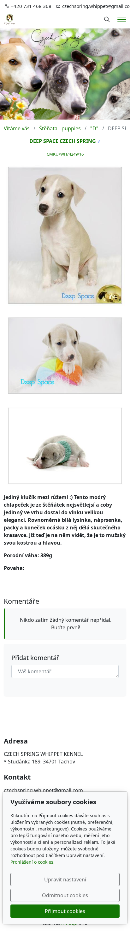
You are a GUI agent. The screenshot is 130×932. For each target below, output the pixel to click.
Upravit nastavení (65, 879)
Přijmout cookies (65, 911)
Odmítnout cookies (65, 895)
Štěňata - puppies (60, 128)
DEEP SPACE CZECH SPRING (62, 141)
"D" (94, 128)
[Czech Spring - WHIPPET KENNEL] (9, 18)
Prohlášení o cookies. (32, 862)
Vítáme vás (17, 128)
